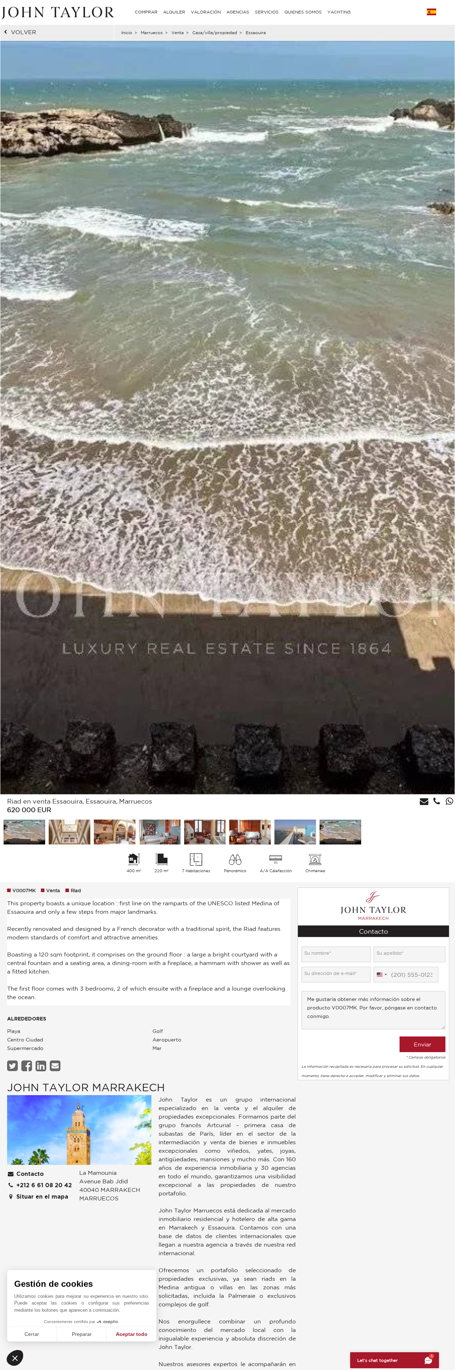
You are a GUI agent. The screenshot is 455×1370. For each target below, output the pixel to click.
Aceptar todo (132, 1334)
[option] (227, 417)
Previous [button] (16, 418)
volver (23, 32)
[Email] (56, 1066)
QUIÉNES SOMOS (303, 12)
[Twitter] (13, 1066)
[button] (14, 1357)
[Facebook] (27, 1066)
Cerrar (32, 1334)
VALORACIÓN (206, 12)
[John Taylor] (57, 12)
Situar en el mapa (41, 1197)
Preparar (82, 1334)
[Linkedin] (42, 1066)
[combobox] (381, 974)
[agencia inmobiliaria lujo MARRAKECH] (79, 1132)
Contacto (29, 1174)
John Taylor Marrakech (86, 1087)
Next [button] (435, 418)
